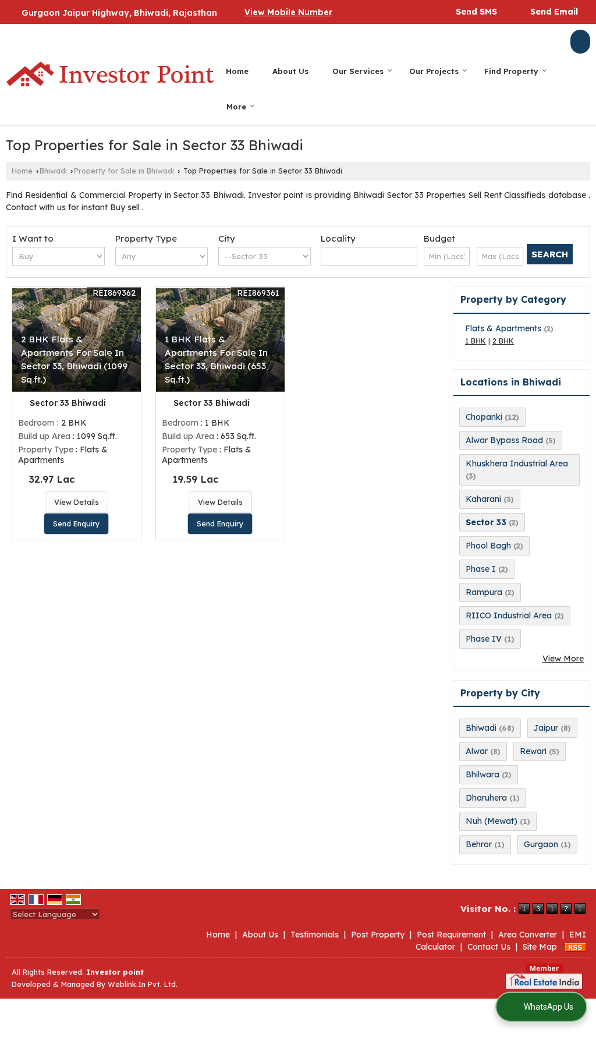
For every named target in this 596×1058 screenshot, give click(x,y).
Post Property (378, 934)
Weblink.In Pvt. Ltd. (143, 984)
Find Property (511, 71)
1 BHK (475, 340)
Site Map (540, 947)
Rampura (484, 592)
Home (237, 71)
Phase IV (484, 639)
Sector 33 (486, 522)
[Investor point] (110, 73)
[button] (288, 12)
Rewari (533, 751)
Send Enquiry (76, 523)
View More (563, 658)
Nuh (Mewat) (491, 821)
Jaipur (546, 728)
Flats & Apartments (503, 328)
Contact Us (488, 947)
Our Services (358, 71)
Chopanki (484, 417)
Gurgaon (541, 844)
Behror (479, 844)
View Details (76, 502)
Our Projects (434, 71)
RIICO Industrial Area (509, 615)
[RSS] (575, 947)
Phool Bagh (488, 545)
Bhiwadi (53, 170)
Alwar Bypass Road (504, 440)
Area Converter (527, 934)
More (236, 106)
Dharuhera (486, 797)
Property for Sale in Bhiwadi (124, 170)
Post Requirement (451, 934)
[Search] (580, 42)
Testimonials (314, 934)
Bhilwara (482, 774)
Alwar (477, 751)
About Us (290, 71)
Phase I (481, 569)
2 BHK (503, 340)
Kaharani (483, 499)
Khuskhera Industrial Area (517, 463)
